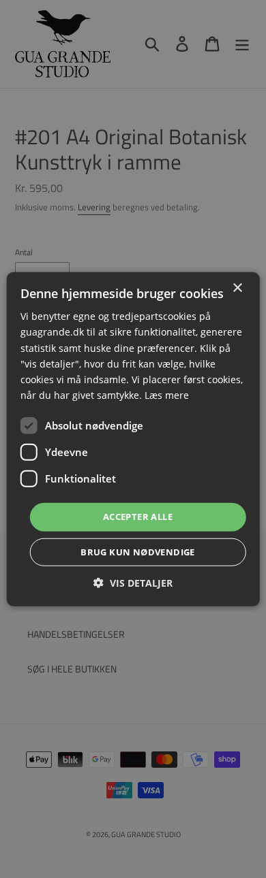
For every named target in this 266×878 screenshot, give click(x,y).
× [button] (237, 288)
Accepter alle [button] (138, 516)
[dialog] (133, 439)
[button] (133, 582)
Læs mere (167, 395)
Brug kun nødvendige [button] (137, 551)
